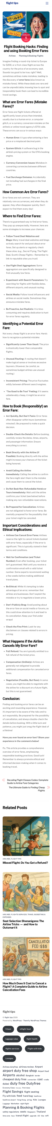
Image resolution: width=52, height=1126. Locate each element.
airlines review (26, 1067)
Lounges (9, 1058)
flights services (12, 1048)
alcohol (20, 1075)
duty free (17, 1083)
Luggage (6, 1104)
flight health (31, 1039)
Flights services (19, 914)
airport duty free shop (20, 1071)
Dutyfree (33, 1083)
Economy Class (9, 1088)
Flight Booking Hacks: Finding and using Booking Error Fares (26, 49)
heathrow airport (9, 1100)
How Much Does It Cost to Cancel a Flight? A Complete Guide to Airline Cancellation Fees (25, 987)
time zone (6, 1116)
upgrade (33, 1116)
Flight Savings (13, 1091)
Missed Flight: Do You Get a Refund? (25, 862)
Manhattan (15, 1104)
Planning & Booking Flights (31, 56)
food (19, 1095)
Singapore (31, 1112)
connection (32, 1080)
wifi (47, 1115)
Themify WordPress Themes (34, 1020)
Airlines (12, 56)
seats (23, 1111)
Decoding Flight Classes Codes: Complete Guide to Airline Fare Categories (27, 781)
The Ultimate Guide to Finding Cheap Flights (27, 789)
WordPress (17, 1020)
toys (13, 1116)
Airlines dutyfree (10, 1067)
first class (26, 1088)
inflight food (25, 1029)
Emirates (18, 1088)
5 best (8, 1029)
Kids (35, 1099)
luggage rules (11, 1039)
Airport (39, 1066)
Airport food (43, 1071)
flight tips (9, 1017)
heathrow (37, 1096)
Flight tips (16, 859)
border (37, 1076)
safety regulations (11, 1112)
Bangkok (30, 1075)
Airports (9, 1075)
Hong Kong (21, 1100)
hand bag (28, 1096)
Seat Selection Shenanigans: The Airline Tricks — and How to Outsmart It (23, 924)
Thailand (41, 1111)
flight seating (31, 1091)
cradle (46, 1080)
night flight (24, 1104)
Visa (42, 1116)
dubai (6, 1083)
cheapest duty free (14, 1079)
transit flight (22, 1115)
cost (40, 1079)
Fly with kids (9, 1096)
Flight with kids (35, 1048)
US (38, 1116)
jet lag (29, 1100)
